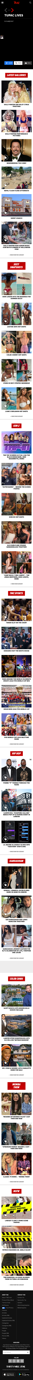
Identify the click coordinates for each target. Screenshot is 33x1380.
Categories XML (6, 1325)
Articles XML (6, 1315)
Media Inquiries (22, 1307)
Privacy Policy (12, 1348)
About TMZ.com (7, 1297)
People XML (5, 1333)
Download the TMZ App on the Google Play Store (24, 1374)
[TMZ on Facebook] (10, 1361)
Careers (20, 1302)
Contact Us (21, 1297)
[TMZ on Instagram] (22, 1361)
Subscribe (28, 1352)
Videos (4, 1338)
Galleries (4, 1328)
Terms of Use (6, 1302)
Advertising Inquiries (23, 1305)
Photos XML (5, 1336)
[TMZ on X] (14, 1361)
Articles (4, 1313)
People (4, 1330)
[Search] (30, 2)
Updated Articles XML (8, 1320)
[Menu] (2, 2)
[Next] (12, 10)
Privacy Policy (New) (8, 1300)
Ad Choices (5, 1305)
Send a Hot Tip (22, 1300)
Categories (5, 1323)
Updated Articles (7, 1318)
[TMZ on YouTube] (18, 1361)
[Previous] (5, 10)
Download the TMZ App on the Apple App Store (9, 1374)
